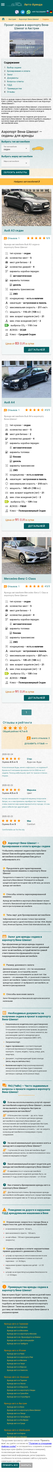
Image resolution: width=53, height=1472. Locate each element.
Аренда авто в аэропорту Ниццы (21, 1390)
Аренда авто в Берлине (17, 1327)
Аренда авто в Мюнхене (17, 1330)
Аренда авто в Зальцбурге (18, 1417)
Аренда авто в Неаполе (17, 1370)
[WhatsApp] (28, 12)
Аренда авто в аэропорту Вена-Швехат (24, 1410)
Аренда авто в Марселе (17, 1387)
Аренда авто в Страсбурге (18, 1397)
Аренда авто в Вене (15, 1407)
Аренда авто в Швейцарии (17, 1430)
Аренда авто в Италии (15, 1350)
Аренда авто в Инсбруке (17, 1420)
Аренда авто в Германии (16, 1324)
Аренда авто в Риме (15, 1354)
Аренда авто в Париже (17, 1380)
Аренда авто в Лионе (16, 1383)
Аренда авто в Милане (17, 1360)
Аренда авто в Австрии (15, 1403)
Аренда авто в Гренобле (17, 1393)
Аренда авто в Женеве (17, 1437)
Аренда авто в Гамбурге (17, 1344)
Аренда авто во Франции (16, 1377)
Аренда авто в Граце (16, 1423)
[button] (15, 148)
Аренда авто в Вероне (16, 1367)
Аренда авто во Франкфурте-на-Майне (23, 1337)
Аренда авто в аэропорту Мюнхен (22, 1334)
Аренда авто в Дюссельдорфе (20, 1340)
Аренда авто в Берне (16, 1433)
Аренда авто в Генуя (16, 1364)
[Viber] (17, 12)
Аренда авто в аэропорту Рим (20, 1357)
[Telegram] (22, 12)
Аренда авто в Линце (16, 1413)
